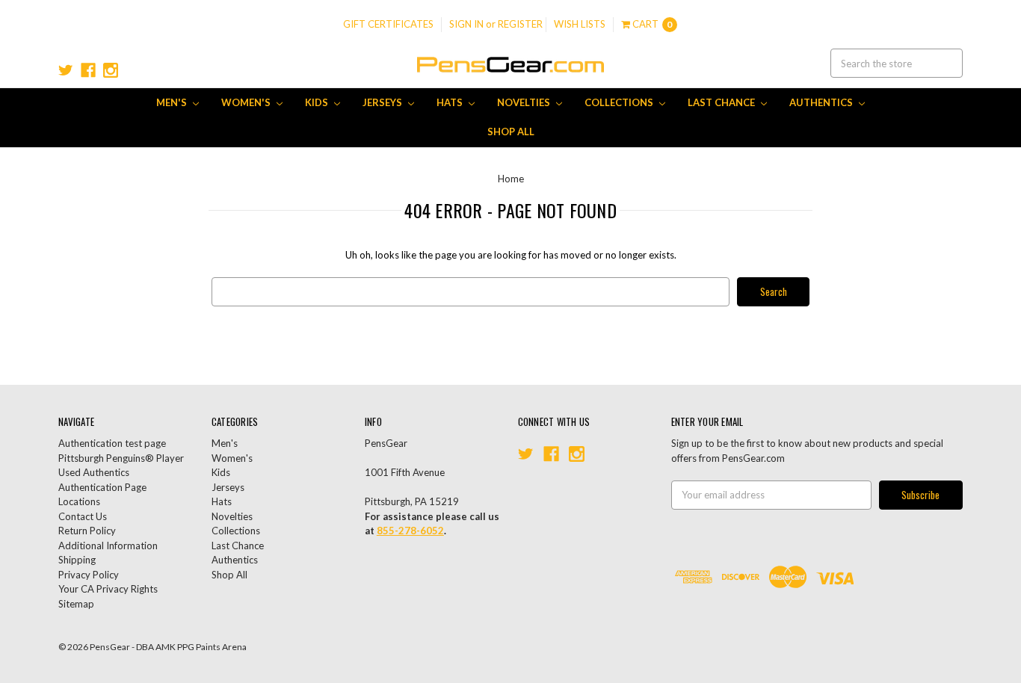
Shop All (510, 131)
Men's (172, 102)
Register (520, 24)
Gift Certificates (388, 24)
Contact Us (82, 516)
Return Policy (87, 531)
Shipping (77, 560)
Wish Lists (579, 24)
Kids (317, 102)
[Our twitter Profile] (65, 70)
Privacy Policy (88, 575)
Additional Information (108, 545)
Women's (247, 102)
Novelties (524, 102)
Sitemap (76, 604)
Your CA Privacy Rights (108, 589)
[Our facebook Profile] (88, 70)
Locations (79, 501)
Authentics (822, 102)
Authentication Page (102, 487)
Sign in (466, 24)
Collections (620, 102)
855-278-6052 (410, 531)
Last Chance (722, 102)
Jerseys (383, 102)
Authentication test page (112, 443)
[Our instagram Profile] (110, 70)
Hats (451, 102)
